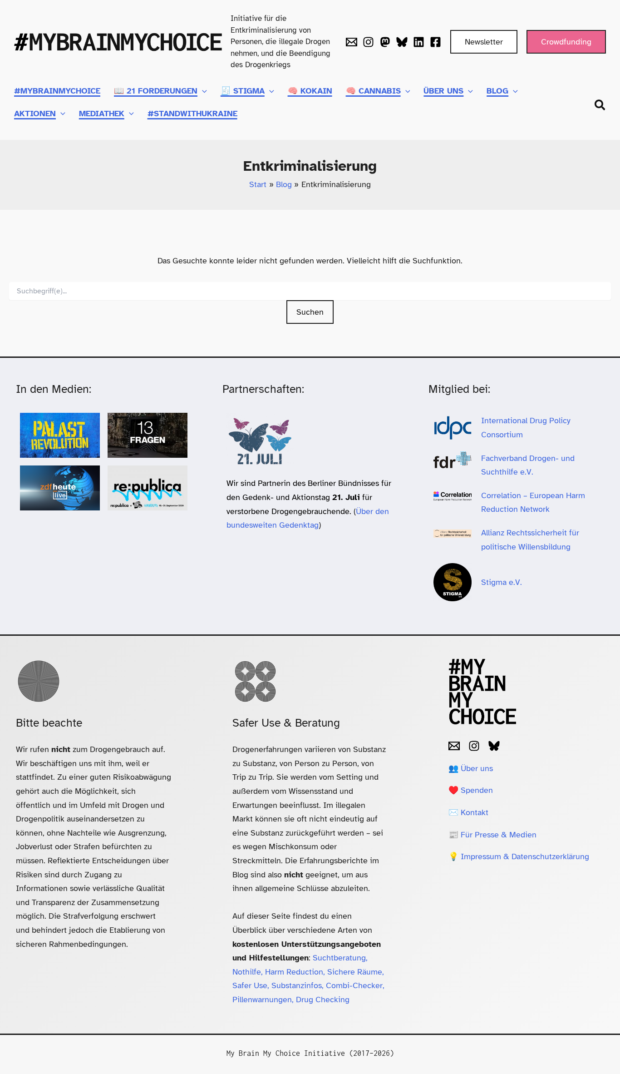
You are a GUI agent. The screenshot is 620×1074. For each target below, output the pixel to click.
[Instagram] (368, 42)
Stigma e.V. (501, 582)
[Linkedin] (418, 42)
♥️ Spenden (470, 790)
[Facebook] (435, 42)
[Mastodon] (385, 42)
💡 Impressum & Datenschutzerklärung (518, 856)
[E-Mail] (454, 746)
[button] (483, 42)
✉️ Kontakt (468, 812)
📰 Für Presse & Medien (492, 835)
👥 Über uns (470, 768)
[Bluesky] (402, 42)
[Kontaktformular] (351, 42)
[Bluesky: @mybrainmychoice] (494, 746)
